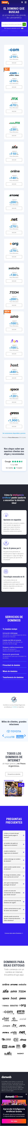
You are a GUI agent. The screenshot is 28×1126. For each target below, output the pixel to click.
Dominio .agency (20, 1053)
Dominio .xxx (5, 1046)
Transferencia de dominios (13, 677)
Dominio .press (22, 998)
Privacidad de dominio (11, 665)
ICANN (15, 707)
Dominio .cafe (13, 1033)
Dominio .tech (22, 991)
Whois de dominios (10, 671)
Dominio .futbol (5, 1033)
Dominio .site (5, 991)
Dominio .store (14, 984)
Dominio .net (22, 1033)
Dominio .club (11, 1046)
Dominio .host (13, 998)
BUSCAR (14, 63)
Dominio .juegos (6, 1026)
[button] (25, 735)
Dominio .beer (24, 1046)
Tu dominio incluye (10, 629)
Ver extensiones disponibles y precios (14, 433)
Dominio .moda (22, 1026)
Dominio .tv (14, 1026)
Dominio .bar (5, 1019)
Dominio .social (22, 1019)
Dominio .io (15, 1040)
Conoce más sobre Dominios (14, 933)
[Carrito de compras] (22, 2)
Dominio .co (18, 1046)
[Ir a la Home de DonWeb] (5, 2)
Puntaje (14, 465)
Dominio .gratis (14, 1005)
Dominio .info (21, 1012)
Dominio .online (5, 984)
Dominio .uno (13, 991)
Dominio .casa (6, 1040)
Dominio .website (22, 984)
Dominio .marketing (8, 1053)
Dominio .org (22, 1005)
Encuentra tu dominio (14, 774)
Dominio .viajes (14, 1019)
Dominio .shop (22, 1040)
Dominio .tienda (5, 1005)
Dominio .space (5, 998)
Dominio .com (8, 1012)
